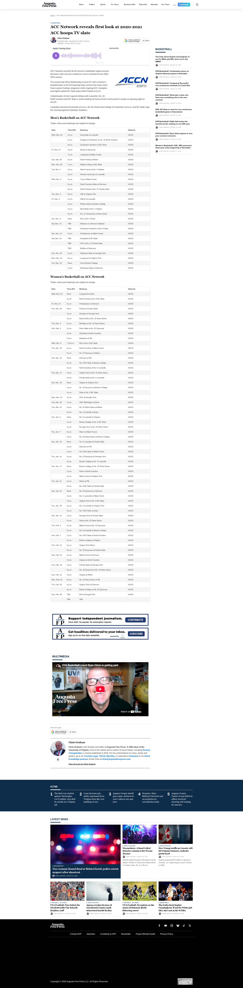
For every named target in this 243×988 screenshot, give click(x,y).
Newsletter (126, 934)
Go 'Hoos (63, 902)
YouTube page (91, 756)
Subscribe (143, 4)
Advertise (154, 4)
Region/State (59, 866)
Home (52, 15)
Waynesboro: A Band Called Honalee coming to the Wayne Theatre (138, 851)
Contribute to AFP (108, 934)
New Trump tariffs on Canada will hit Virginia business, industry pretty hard (176, 851)
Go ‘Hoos (114, 4)
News (81, 4)
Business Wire (129, 4)
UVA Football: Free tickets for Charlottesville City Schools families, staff (65, 908)
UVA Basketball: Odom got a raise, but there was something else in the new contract (171, 97)
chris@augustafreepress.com (116, 759)
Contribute (183, 5)
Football (55, 902)
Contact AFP (76, 934)
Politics (92, 4)
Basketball (56, 23)
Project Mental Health (145, 934)
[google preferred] (132, 40)
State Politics (165, 845)
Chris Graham (77, 742)
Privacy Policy (166, 934)
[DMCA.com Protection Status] (185, 981)
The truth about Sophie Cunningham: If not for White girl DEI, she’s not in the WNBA (172, 59)
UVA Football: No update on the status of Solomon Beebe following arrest (138, 908)
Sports (102, 4)
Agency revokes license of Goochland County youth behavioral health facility (99, 908)
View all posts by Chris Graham (82, 764)
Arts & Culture (129, 845)
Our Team (165, 4)
